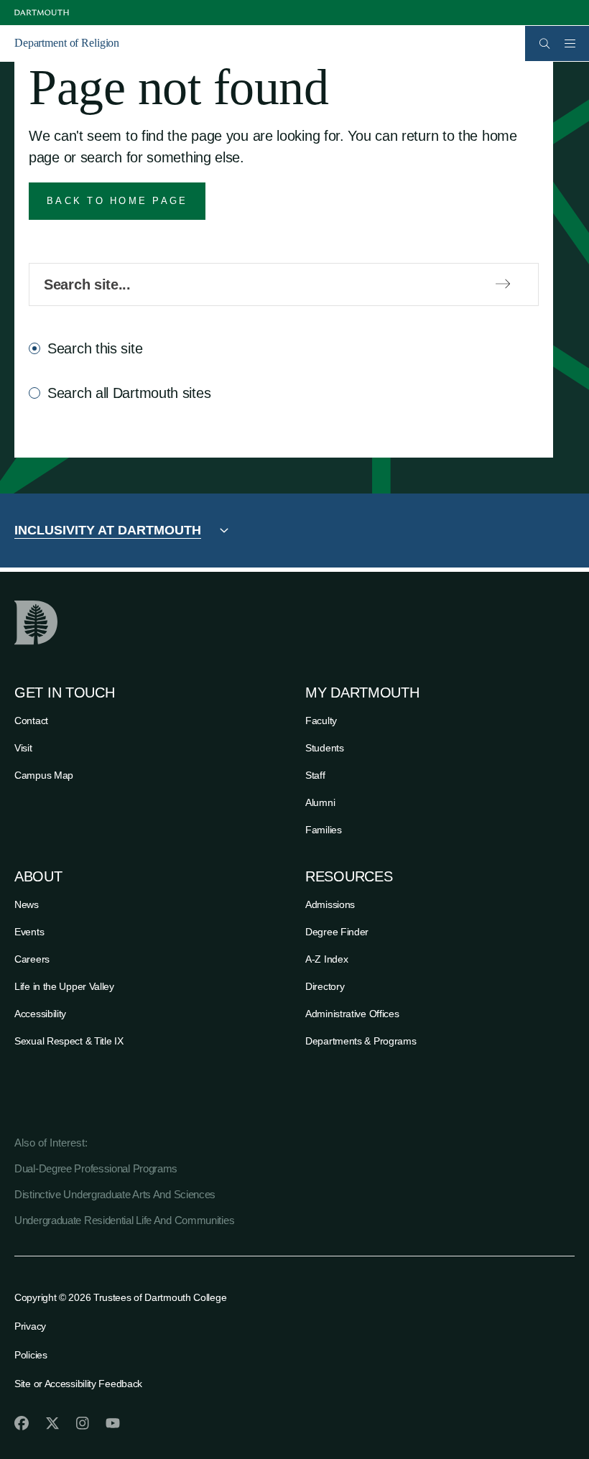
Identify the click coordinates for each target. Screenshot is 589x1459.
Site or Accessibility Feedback (78, 1383)
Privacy (30, 1326)
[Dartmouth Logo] (41, 12)
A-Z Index (326, 959)
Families (323, 829)
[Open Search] (544, 43)
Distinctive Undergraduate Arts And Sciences (114, 1194)
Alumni (320, 802)
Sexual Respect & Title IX (69, 1041)
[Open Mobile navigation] (570, 43)
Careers (32, 959)
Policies (30, 1355)
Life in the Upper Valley (64, 986)
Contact (31, 720)
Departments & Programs (360, 1041)
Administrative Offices (352, 1013)
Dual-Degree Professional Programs (95, 1168)
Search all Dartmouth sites (128, 393)
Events (29, 931)
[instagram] (82, 1423)
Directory (324, 986)
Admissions (330, 904)
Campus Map (43, 775)
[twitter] (52, 1423)
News (26, 904)
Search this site (94, 348)
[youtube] (113, 1423)
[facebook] (21, 1423)
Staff (315, 775)
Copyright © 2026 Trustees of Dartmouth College (120, 1297)
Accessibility (40, 1013)
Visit (23, 748)
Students (324, 748)
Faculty (321, 720)
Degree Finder (336, 931)
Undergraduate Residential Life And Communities (124, 1220)
